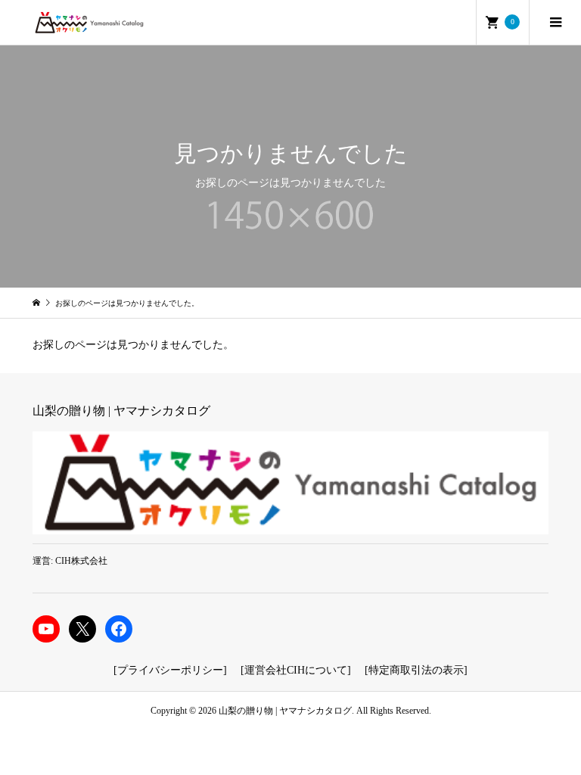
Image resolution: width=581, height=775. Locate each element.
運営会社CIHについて (295, 670)
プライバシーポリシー (170, 670)
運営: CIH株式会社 (70, 561)
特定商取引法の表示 (416, 670)
